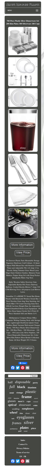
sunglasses (28, 408)
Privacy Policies (23, 448)
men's (21, 401)
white (35, 405)
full (12, 386)
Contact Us (22, 444)
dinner (27, 413)
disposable (22, 382)
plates (24, 427)
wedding (15, 409)
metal (12, 393)
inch (13, 418)
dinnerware (25, 404)
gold (19, 431)
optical (12, 404)
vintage (19, 392)
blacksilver (16, 398)
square (36, 398)
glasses (12, 401)
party (35, 383)
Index (23, 440)
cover (26, 431)
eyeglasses (25, 417)
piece (33, 428)
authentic (14, 429)
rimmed (35, 402)
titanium (32, 387)
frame (27, 396)
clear (34, 413)
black (21, 387)
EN (21, 456)
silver (29, 422)
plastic (30, 391)
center (9, 398)
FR (25, 456)
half (10, 382)
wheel (13, 412)
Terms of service (23, 452)
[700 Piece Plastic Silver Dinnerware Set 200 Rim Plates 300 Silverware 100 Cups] (23, 41)
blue (21, 413)
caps (29, 401)
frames (16, 423)
